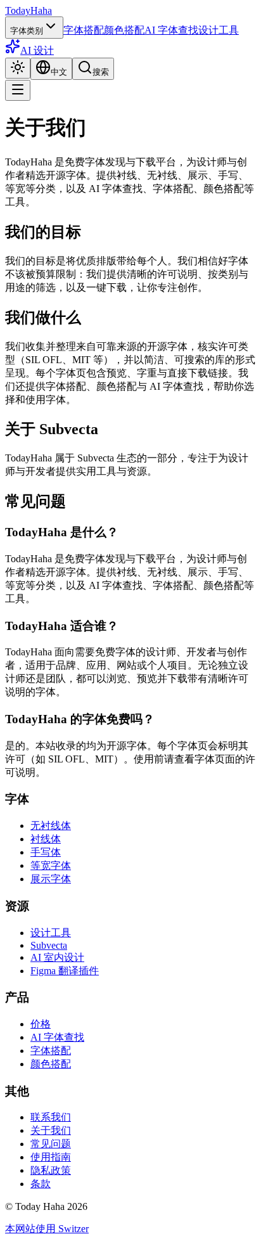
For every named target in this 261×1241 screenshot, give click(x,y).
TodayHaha (28, 10)
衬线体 (45, 838)
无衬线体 (50, 825)
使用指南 (50, 1157)
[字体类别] (17, 90)
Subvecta (48, 945)
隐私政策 (50, 1170)
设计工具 (218, 30)
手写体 (45, 852)
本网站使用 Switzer (47, 1228)
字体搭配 (83, 30)
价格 (40, 1024)
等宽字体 (50, 865)
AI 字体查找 (171, 30)
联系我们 (50, 1117)
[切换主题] (17, 68)
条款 (40, 1183)
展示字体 (50, 878)
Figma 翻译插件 (64, 970)
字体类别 (26, 30)
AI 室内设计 (57, 957)
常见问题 (50, 1143)
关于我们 (50, 1130)
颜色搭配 (124, 30)
